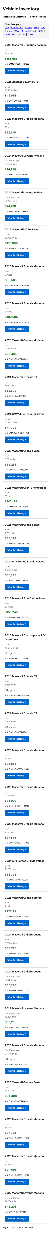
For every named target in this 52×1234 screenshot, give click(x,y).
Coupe (28, 27)
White (30, 34)
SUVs (36, 27)
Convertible (17, 27)
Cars (7, 27)
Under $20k (11, 34)
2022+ (22, 34)
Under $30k (38, 31)
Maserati (25, 31)
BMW (16, 31)
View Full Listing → (17, 70)
